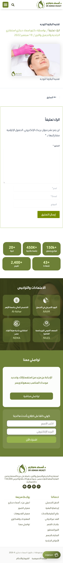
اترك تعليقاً (54, 30)
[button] (5, 5)
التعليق (56, 145)
